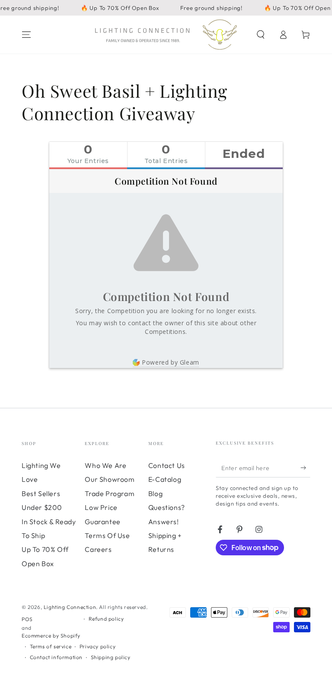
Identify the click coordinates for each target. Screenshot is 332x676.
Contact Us (166, 465)
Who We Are (105, 465)
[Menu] (26, 34)
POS (27, 619)
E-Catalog (164, 479)
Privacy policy (97, 646)
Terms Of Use (107, 535)
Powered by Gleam (170, 362)
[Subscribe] (305, 467)
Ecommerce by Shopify (51, 635)
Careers (98, 549)
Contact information (56, 657)
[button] (260, 34)
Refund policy (106, 618)
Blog (155, 493)
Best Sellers (41, 493)
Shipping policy (111, 657)
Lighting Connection (70, 607)
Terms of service (51, 646)
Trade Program (109, 493)
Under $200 (42, 507)
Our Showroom (109, 479)
